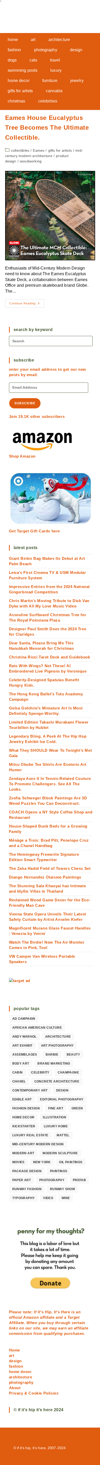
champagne (68, 1072)
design (62, 1090)
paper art (21, 1180)
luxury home (56, 1126)
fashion (16, 1366)
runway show (62, 1189)
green (77, 1108)
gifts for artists (60, 150)
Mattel (63, 1135)
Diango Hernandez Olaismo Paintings (45, 877)
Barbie (52, 1054)
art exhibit (22, 1045)
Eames (38, 150)
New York (42, 1162)
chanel (19, 1081)
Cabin (17, 1072)
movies (18, 1162)
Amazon (31, 1317)
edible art (22, 1099)
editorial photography (61, 1099)
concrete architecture (56, 1081)
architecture (58, 1036)
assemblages (24, 1054)
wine (66, 1198)
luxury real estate (30, 1135)
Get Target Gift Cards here (34, 531)
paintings (58, 1171)
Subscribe (25, 403)
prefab (79, 1180)
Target (73, 1317)
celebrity (40, 1072)
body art (20, 1063)
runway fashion (27, 1189)
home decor (23, 1117)
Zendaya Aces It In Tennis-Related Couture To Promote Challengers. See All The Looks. (50, 783)
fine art (55, 1108)
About (15, 1388)
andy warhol (24, 1036)
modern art (23, 1153)
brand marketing (53, 1063)
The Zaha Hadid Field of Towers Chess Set (50, 868)
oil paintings (70, 1162)
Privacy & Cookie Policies (34, 1393)
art (11, 1355)
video (48, 1198)
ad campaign (23, 1018)
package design (27, 1171)
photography (51, 1180)
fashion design (26, 1108)
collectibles (20, 150)
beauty (73, 1054)
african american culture (37, 1027)
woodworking (31, 161)
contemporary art (30, 1090)
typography (23, 1198)
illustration (54, 1117)
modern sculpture (60, 1153)
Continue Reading (26, 305)
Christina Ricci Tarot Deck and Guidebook (49, 657)
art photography (57, 1045)
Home (14, 1350)
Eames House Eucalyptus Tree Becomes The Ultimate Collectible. (47, 127)
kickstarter (23, 1126)
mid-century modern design (38, 1144)
